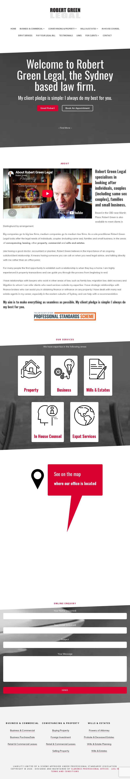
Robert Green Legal (65, 12)
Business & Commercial (22, 730)
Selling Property (60, 750)
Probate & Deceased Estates (99, 737)
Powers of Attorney (99, 730)
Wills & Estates (98, 390)
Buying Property (60, 730)
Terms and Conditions (65, 771)
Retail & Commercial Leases (22, 744)
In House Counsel (48, 436)
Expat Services (84, 436)
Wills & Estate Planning (99, 744)
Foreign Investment (61, 737)
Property (31, 390)
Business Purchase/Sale (22, 737)
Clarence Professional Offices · (91, 769)
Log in (115, 769)
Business (64, 390)
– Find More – (65, 127)
